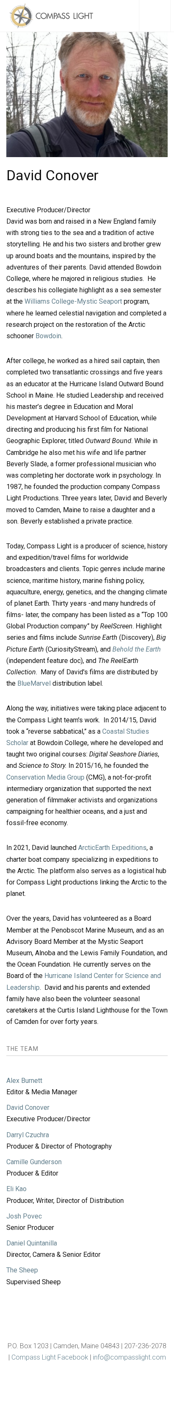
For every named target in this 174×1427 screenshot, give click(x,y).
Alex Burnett (24, 1081)
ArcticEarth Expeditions (112, 848)
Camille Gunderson (34, 1162)
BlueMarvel (34, 683)
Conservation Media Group (45, 777)
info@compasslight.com (129, 1357)
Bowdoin (48, 336)
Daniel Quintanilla (31, 1243)
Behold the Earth (136, 649)
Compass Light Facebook (49, 1357)
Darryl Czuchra (27, 1135)
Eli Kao (16, 1189)
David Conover (27, 1108)
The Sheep (22, 1270)
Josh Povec (24, 1216)
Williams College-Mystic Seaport (73, 301)
